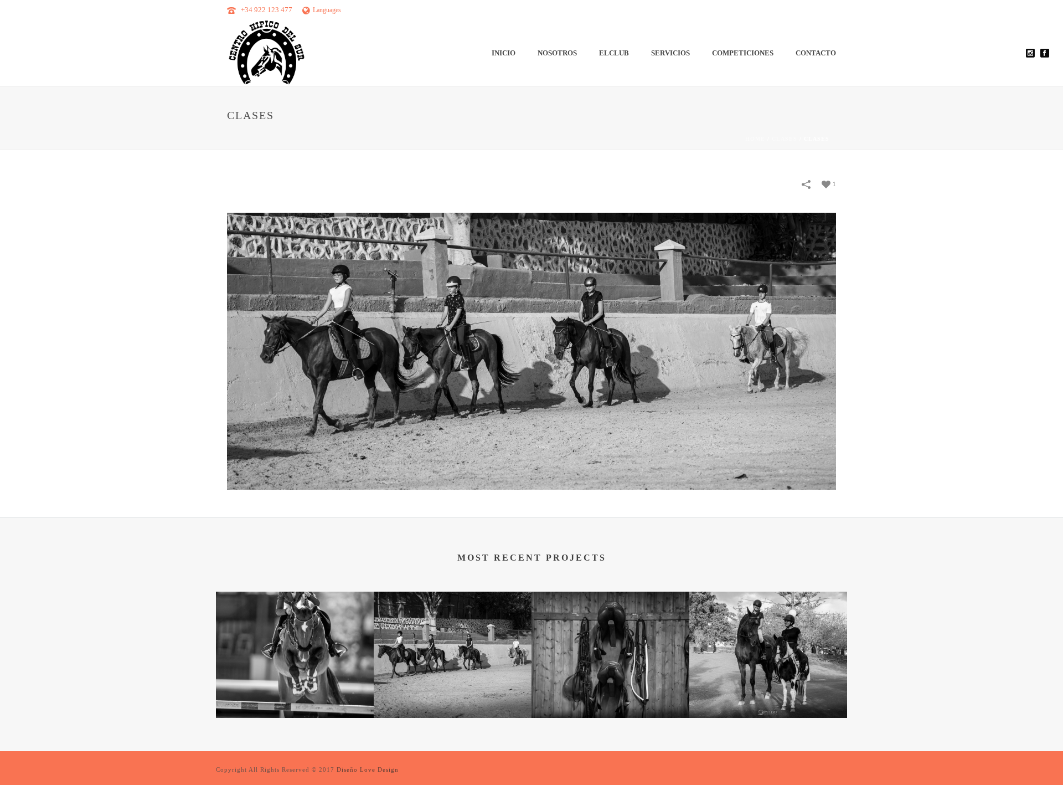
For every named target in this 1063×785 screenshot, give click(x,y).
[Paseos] (768, 636)
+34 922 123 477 (266, 10)
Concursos (295, 688)
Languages (327, 10)
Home (755, 139)
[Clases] (531, 350)
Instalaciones (610, 688)
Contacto (816, 53)
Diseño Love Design (368, 769)
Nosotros (557, 53)
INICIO (503, 53)
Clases (784, 139)
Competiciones (742, 53)
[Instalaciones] (610, 636)
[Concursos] (295, 636)
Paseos (768, 688)
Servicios (670, 53)
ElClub (614, 53)
